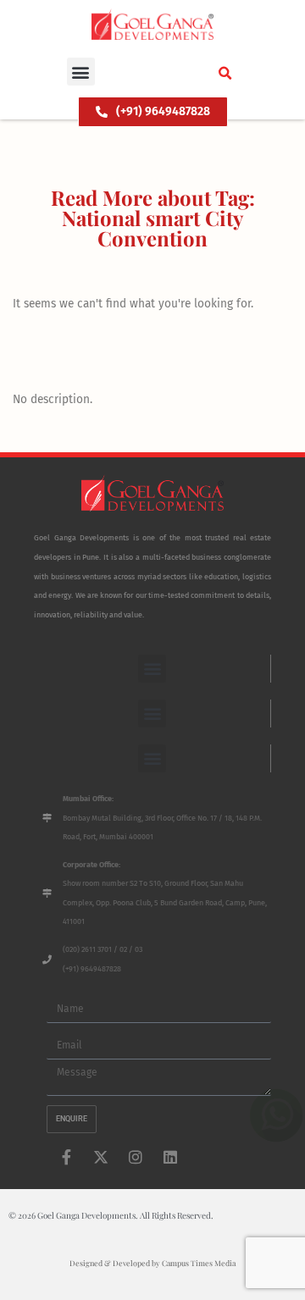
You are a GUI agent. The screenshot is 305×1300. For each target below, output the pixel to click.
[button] (81, 72)
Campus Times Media (199, 1263)
